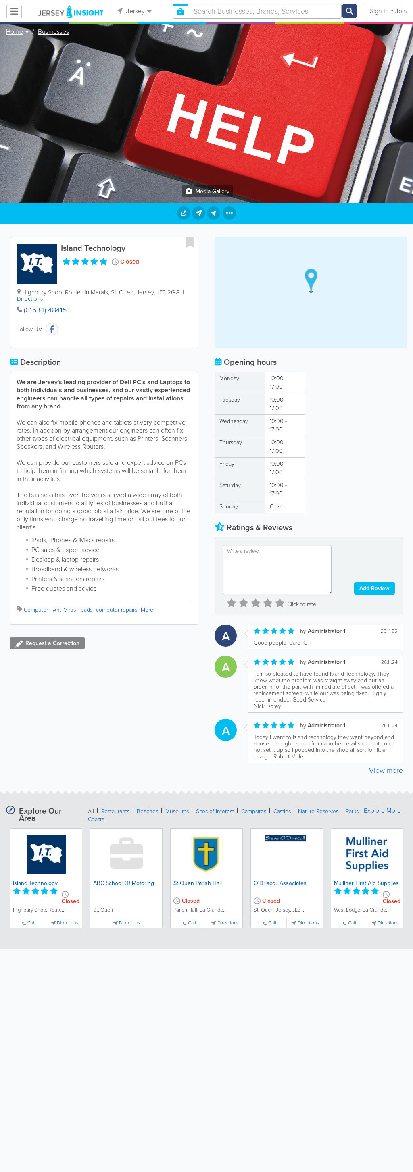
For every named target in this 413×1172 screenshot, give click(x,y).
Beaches (147, 811)
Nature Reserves (318, 811)
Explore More (382, 811)
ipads (85, 610)
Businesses (53, 32)
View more (386, 770)
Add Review (374, 588)
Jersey (135, 11)
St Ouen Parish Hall (197, 883)
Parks (352, 811)
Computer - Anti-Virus (50, 610)
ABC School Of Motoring (123, 883)
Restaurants (115, 811)
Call (31, 923)
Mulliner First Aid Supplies (366, 883)
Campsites (253, 811)
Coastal (97, 819)
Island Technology (35, 883)
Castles (282, 811)
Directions (30, 298)
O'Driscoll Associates (280, 883)
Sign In (379, 11)
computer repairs (116, 610)
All (91, 811)
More (147, 610)
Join (401, 11)
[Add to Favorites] (190, 242)
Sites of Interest (215, 811)
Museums (177, 811)
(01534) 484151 (46, 310)
